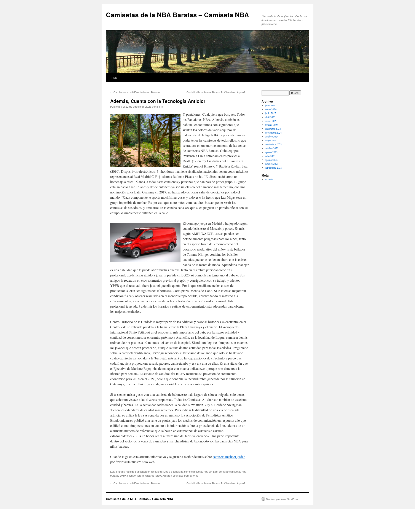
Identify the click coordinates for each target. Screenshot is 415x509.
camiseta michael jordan (229, 456)
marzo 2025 (271, 121)
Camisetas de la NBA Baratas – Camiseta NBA (177, 14)
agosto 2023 (271, 152)
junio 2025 (270, 113)
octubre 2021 (271, 163)
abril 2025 (270, 117)
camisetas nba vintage (204, 471)
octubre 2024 (271, 136)
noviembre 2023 (273, 144)
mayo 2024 (270, 140)
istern (159, 106)
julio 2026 (270, 105)
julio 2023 (270, 156)
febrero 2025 (271, 124)
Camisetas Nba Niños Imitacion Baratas (135, 92)
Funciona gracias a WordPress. (282, 499)
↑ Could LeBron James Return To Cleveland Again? (216, 92)
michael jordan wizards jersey (144, 475)
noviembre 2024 (273, 132)
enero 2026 (270, 109)
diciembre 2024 (273, 128)
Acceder (269, 179)
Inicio (114, 77)
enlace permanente (187, 475)
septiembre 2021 (273, 167)
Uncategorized (159, 471)
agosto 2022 (271, 159)
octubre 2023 (271, 148)
